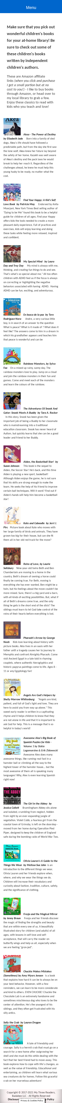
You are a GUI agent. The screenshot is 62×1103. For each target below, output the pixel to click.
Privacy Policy (46, 1099)
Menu (31, 7)
